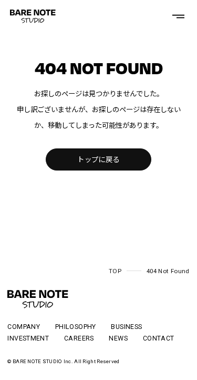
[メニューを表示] (178, 16)
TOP (115, 271)
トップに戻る (98, 160)
